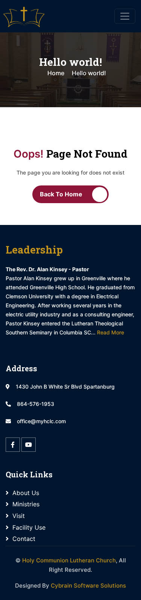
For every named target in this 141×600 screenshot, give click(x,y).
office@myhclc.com (41, 421)
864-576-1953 (35, 404)
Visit (18, 515)
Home (55, 73)
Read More (110, 332)
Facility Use (28, 527)
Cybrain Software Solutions (88, 585)
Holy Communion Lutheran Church (69, 560)
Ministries (25, 504)
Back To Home (61, 194)
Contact (23, 538)
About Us (25, 493)
